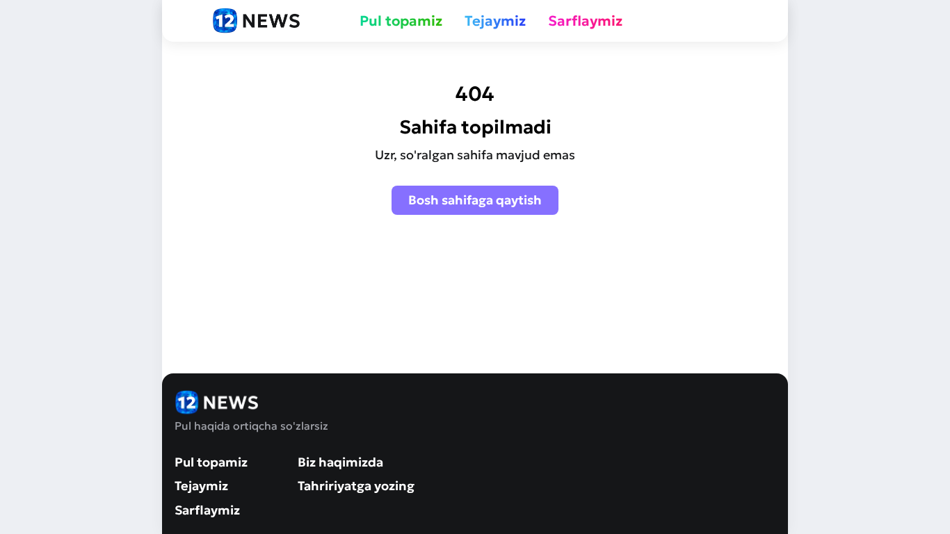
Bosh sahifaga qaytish (475, 200)
